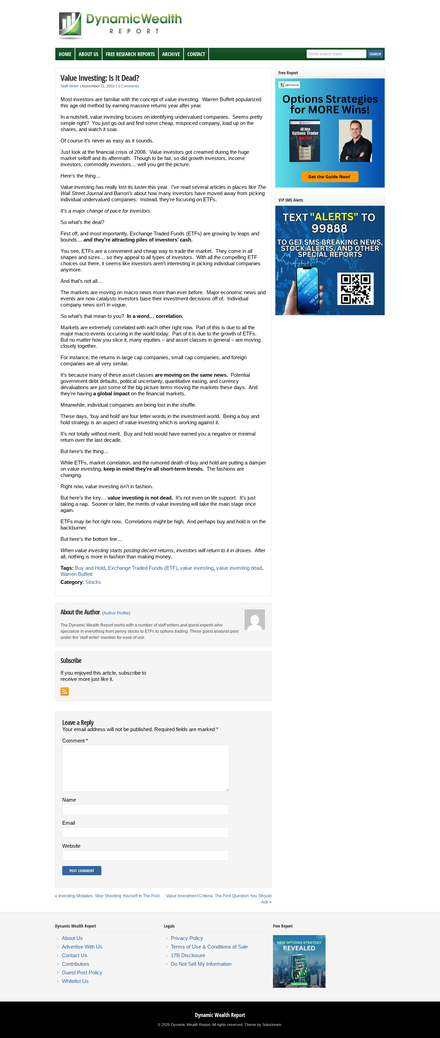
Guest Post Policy (82, 972)
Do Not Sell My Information (201, 964)
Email (68, 823)
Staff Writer (69, 86)
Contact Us (74, 955)
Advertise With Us (82, 947)
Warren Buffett (76, 574)
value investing (196, 568)
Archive (171, 54)
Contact (196, 54)
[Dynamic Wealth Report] (120, 39)
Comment (75, 740)
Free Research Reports (130, 54)
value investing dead (239, 568)
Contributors (75, 964)
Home (65, 54)
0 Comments (128, 86)
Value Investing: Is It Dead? (99, 77)
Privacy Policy (187, 938)
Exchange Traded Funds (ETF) (142, 568)
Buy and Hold (90, 568)
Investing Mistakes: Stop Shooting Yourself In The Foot (109, 895)
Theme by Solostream (262, 1025)
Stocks (93, 582)
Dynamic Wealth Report (220, 1015)
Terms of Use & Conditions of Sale (209, 947)
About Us (88, 54)
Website (71, 846)
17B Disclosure (188, 955)
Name (69, 800)
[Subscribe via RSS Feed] (64, 691)
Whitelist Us (75, 981)
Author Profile (116, 613)
